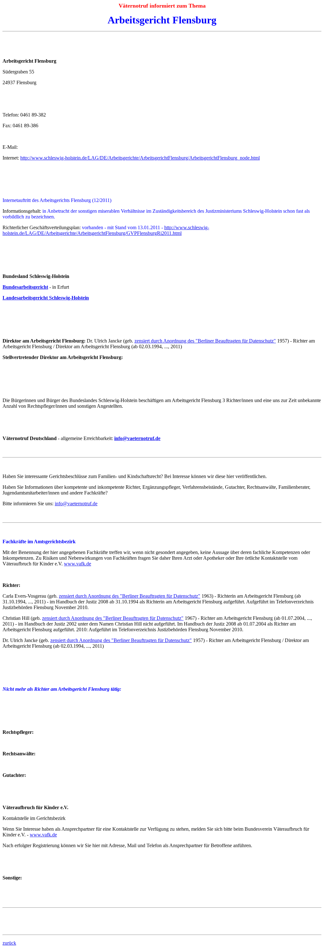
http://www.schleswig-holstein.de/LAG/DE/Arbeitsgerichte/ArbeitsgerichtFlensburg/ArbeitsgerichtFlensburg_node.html (140, 158)
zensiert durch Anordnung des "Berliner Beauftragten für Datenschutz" (205, 340)
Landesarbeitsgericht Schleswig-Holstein (46, 297)
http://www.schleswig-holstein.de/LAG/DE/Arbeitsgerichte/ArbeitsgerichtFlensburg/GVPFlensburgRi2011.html (106, 230)
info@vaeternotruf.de (137, 438)
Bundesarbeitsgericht (25, 287)
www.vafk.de (77, 563)
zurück (9, 943)
